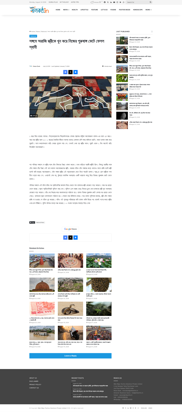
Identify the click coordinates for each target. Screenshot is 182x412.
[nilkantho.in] (39, 10)
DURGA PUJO (53, 2)
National (43, 31)
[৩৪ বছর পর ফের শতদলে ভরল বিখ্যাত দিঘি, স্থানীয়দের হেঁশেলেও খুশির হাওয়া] (99, 260)
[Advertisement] (91, 22)
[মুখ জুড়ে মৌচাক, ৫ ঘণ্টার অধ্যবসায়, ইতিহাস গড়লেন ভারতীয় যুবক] (99, 285)
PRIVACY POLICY (35, 384)
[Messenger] (75, 72)
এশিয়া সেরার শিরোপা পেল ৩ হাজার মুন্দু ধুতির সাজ (69, 270)
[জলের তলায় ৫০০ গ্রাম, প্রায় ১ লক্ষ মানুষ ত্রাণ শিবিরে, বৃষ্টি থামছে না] (42, 333)
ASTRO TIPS (75, 2)
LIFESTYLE (84, 10)
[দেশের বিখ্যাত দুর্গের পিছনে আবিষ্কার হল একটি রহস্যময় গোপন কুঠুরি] (70, 285)
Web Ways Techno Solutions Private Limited (52, 408)
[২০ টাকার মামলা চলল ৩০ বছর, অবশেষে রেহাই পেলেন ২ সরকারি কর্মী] (42, 309)
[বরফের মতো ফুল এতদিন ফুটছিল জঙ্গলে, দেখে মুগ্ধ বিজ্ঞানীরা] (122, 78)
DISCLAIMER (33, 381)
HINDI (150, 408)
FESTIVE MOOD (124, 10)
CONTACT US (34, 388)
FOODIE (113, 10)
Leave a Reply (70, 356)
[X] (70, 72)
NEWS (65, 10)
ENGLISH (144, 408)
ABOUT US (33, 378)
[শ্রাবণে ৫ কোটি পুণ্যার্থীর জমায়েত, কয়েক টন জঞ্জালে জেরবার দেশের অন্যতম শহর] (99, 333)
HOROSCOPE (138, 10)
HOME (58, 10)
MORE (148, 10)
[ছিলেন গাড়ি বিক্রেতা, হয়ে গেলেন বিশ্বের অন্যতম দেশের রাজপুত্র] (122, 50)
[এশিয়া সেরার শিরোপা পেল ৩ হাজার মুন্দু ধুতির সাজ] (70, 260)
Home (33, 31)
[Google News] (70, 229)
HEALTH (75, 10)
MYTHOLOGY (64, 2)
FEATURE (94, 10)
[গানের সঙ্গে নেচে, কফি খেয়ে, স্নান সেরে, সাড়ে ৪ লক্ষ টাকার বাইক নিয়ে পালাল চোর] (70, 333)
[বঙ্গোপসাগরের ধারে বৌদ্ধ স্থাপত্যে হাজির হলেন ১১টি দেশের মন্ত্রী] (42, 285)
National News (40, 222)
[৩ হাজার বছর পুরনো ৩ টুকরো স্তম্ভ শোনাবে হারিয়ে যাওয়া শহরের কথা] (122, 87)
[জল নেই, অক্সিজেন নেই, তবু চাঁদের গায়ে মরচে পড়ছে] (122, 116)
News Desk (36, 66)
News (38, 31)
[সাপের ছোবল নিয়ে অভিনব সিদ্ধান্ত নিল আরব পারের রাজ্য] (70, 309)
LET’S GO (104, 10)
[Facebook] (65, 72)
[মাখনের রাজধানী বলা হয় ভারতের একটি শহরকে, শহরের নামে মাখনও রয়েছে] (122, 59)
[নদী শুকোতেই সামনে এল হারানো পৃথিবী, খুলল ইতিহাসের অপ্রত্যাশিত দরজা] (122, 40)
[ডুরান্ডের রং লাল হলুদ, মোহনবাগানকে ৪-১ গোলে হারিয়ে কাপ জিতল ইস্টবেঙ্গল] (122, 97)
